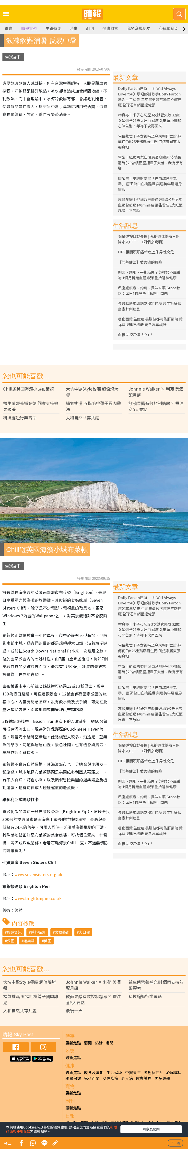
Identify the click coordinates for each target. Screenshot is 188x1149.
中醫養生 (133, 1072)
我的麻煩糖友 (138, 28)
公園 (10, 940)
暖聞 (109, 1043)
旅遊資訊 (14, 932)
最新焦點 (73, 1043)
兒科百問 (92, 1078)
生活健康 (114, 1072)
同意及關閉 (151, 1129)
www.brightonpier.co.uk (37, 898)
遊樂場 (29, 940)
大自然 (84, 932)
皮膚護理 (144, 1078)
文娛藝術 (62, 932)
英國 (47, 940)
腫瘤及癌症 (153, 1072)
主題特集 (53, 28)
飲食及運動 (94, 1072)
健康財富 (110, 28)
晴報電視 (29, 28)
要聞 (88, 1043)
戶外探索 (38, 932)
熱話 (99, 1043)
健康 (9, 28)
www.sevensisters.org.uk (38, 874)
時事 (74, 28)
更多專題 (162, 1078)
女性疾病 (110, 1078)
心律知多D (168, 28)
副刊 (90, 28)
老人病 (127, 1078)
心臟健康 (174, 1072)
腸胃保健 (73, 1078)
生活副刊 (13, 57)
